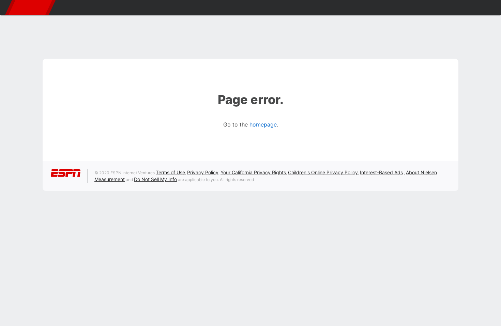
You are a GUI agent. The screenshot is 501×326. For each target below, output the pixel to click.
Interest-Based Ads (381, 172)
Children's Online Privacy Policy (323, 172)
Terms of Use (170, 172)
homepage (263, 124)
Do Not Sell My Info (155, 179)
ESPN (30, 7)
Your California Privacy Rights (253, 172)
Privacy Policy (202, 172)
